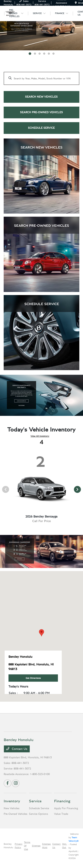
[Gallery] (41, 27)
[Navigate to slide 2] (35, 54)
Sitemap (36, 846)
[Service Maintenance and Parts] (41, 395)
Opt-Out (64, 846)
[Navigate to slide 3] (40, 54)
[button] (41, 633)
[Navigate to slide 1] (30, 53)
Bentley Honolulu (8, 846)
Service (35, 801)
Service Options (38, 814)
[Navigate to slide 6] (53, 54)
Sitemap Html (46, 846)
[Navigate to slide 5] (49, 54)
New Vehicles (11, 808)
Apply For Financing (66, 808)
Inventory (12, 801)
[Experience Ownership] (41, 551)
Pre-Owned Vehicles (15, 814)
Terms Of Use (27, 845)
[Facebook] (7, 783)
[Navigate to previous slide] (3, 27)
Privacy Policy (18, 846)
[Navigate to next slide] (80, 27)
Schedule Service (39, 808)
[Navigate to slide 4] (44, 54)
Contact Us (19, 748)
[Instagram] (15, 783)
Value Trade (61, 814)
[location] (76, 3)
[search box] (41, 76)
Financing (62, 801)
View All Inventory (39, 436)
